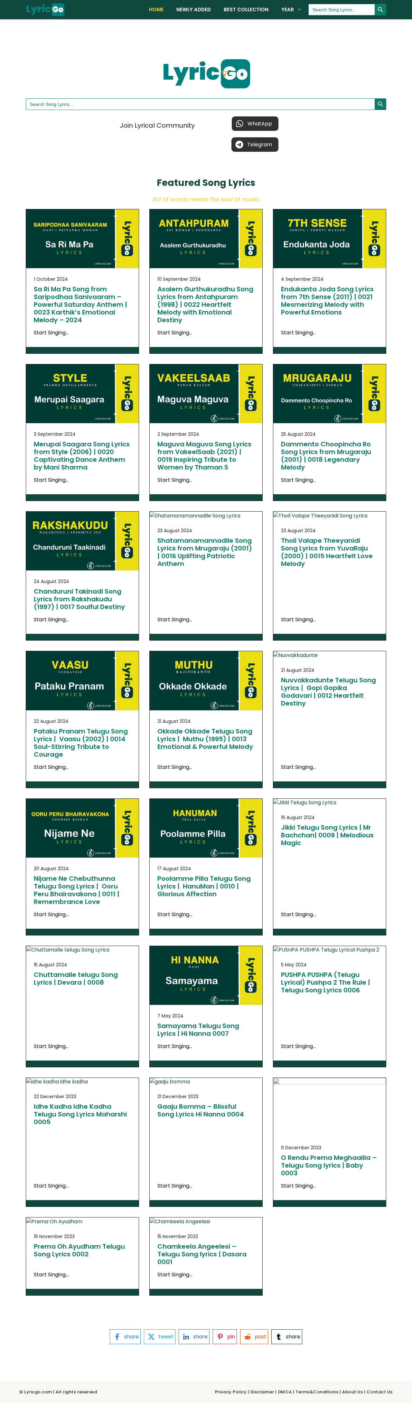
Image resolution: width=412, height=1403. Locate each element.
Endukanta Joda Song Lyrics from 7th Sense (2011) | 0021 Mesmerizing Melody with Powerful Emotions (327, 301)
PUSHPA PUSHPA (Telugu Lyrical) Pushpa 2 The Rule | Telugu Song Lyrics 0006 (325, 982)
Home (156, 9)
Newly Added (193, 9)
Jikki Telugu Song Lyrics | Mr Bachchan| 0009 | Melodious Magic (327, 835)
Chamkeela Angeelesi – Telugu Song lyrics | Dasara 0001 (202, 1254)
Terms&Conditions (316, 1392)
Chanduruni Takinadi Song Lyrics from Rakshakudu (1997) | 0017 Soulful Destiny (79, 599)
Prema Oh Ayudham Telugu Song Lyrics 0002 (79, 1250)
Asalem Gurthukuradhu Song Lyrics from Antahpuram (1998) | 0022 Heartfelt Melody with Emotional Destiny (205, 304)
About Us (352, 1392)
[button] (255, 123)
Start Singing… (51, 332)
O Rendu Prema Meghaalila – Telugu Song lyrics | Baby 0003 (329, 1165)
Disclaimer (262, 1392)
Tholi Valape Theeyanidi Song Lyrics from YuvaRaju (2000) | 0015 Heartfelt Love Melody (327, 552)
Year (287, 9)
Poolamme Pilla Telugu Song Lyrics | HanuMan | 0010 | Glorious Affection (204, 886)
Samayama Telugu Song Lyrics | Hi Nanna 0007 (198, 1029)
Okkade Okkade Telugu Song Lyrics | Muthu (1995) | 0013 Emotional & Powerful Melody (205, 739)
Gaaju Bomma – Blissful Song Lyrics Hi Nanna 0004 (200, 1110)
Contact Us (380, 1392)
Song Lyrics (228, 183)
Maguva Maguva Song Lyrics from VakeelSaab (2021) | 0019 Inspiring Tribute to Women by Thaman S (204, 456)
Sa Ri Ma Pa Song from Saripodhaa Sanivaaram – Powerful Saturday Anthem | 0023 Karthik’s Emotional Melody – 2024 (80, 304)
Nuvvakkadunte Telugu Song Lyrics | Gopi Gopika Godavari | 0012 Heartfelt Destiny (328, 692)
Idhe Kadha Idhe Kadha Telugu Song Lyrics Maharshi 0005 (80, 1114)
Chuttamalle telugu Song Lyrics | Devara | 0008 (76, 978)
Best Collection (246, 9)
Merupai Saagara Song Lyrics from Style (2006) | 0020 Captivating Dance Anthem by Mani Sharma (82, 456)
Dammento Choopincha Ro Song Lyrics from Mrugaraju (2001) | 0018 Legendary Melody (326, 456)
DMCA (285, 1392)
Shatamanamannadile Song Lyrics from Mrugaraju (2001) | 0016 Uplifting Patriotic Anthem (204, 552)
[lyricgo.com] (45, 9)
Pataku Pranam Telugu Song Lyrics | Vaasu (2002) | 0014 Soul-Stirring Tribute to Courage (81, 743)
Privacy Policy (231, 1392)
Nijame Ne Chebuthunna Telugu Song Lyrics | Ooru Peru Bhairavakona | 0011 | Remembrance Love (76, 890)
